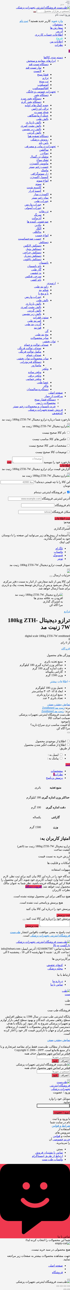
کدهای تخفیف (55, 965)
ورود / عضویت (61, 1112)
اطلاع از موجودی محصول (50, 741)
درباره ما (57, 981)
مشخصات (57, 770)
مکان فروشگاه (61, 511)
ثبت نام (24, 21)
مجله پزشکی (55, 968)
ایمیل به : (53, 754)
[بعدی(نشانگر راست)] (65, 1289)
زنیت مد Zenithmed (53, 707)
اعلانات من (56, 41)
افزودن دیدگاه (33, 886)
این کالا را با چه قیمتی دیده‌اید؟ (52, 481)
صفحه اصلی (55, 1265)
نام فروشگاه (62, 505)
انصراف (65, 1061)
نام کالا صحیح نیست (54, 432)
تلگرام (59, 548)
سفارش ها (56, 27)
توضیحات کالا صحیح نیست (50, 452)
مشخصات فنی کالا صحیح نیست (47, 445)
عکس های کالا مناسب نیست (49, 439)
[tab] (31, 771)
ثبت (68, 764)
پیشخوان (58, 24)
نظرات (59, 44)
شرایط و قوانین (61, 1125)
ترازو (67, 611)
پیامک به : (53, 758)
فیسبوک (58, 555)
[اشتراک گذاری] (61, 1286)
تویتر (60, 558)
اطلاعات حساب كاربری (49, 34)
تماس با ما (56, 984)
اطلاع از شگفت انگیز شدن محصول (45, 744)
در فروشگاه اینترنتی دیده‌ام (50, 492)
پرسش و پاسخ (54, 777)
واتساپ (58, 551)
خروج (59, 38)
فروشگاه (57, 1272)
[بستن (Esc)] (57, 1286)
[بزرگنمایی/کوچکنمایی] (68, 1286)
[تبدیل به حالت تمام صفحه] (65, 1286)
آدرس (59, 31)
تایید (55, 1061)
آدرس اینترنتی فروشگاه (56, 498)
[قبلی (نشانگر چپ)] (68, 1289)
